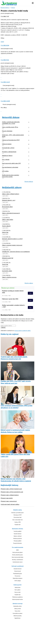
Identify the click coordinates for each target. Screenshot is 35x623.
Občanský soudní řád (7, 258)
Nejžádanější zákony (12, 187)
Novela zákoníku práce (17, 554)
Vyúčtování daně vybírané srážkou (10, 504)
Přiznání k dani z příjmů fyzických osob (11, 489)
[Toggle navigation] (32, 3)
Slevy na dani (17, 592)
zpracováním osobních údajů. (23, 330)
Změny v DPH (17, 522)
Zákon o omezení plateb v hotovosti (12, 245)
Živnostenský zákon (7, 206)
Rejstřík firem (17, 618)
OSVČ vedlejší (17, 580)
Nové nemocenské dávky (17, 557)
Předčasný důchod (17, 538)
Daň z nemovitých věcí (17, 519)
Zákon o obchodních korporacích (11, 213)
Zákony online (17, 608)
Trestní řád (5, 264)
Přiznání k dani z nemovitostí (9, 501)
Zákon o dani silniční (7, 219)
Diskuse (13, 7)
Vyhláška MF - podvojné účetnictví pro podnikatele (16, 251)
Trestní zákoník (6, 226)
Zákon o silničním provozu (9, 277)
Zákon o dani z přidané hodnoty (10, 194)
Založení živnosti (17, 568)
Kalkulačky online (17, 606)
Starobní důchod (17, 533)
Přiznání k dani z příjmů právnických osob (12, 492)
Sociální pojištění (17, 531)
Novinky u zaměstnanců (17, 559)
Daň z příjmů (17, 590)
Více (30, 293)
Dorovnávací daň (17, 517)
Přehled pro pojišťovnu (17, 597)
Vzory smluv (17, 611)
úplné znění (5, 195)
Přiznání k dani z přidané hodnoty (10, 495)
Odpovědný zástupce (17, 578)
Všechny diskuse (28, 181)
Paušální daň (17, 524)
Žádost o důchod (17, 536)
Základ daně (17, 587)
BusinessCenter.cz (5, 7)
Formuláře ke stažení (17, 613)
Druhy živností (17, 571)
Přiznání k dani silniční (7, 498)
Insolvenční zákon (7, 271)
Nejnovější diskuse (10, 117)
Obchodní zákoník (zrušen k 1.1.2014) (12, 239)
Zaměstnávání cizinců (17, 562)
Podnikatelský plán (17, 573)
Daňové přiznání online (17, 599)
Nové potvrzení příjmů (18, 552)
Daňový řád (5, 232)
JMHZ (17, 550)
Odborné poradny (17, 615)
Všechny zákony (28, 283)
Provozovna (17, 576)
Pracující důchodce (17, 543)
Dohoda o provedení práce (17, 512)
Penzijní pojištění (17, 541)
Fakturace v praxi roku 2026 (10, 299)
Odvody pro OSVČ (17, 515)
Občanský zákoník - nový (8, 200)
